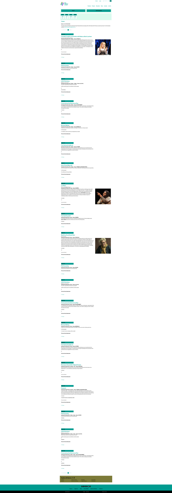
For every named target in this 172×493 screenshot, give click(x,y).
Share (63, 57)
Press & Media (86, 488)
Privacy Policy (87, 491)
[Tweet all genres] (72, 478)
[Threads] (85, 486)
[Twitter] (83, 486)
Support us (76, 488)
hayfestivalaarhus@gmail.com (69, 27)
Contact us (101, 488)
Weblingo (106, 491)
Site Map (84, 491)
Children (62, 479)
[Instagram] (87, 486)
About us (70, 488)
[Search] (107, 1)
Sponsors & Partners (94, 488)
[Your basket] (105, 1)
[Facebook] (82, 486)
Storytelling (93, 479)
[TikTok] (90, 486)
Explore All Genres (66, 478)
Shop (81, 488)
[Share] (108, 1)
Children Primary (74, 479)
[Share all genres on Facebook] (74, 478)
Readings (83, 479)
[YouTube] (88, 486)
